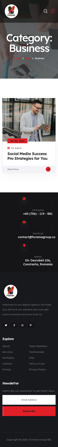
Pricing (6, 369)
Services (7, 351)
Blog (27, 58)
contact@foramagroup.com (38, 237)
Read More (13, 169)
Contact (7, 363)
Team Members (38, 346)
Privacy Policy (37, 369)
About (6, 346)
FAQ (31, 357)
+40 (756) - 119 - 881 (38, 214)
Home (17, 58)
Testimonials (36, 351)
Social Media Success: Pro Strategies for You (27, 156)
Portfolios (8, 357)
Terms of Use (37, 363)
